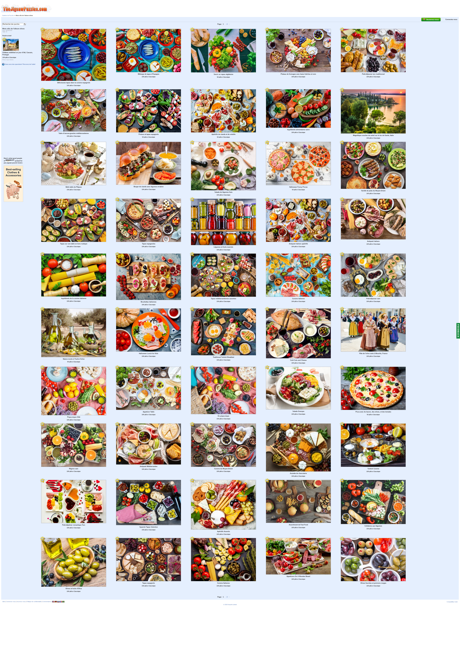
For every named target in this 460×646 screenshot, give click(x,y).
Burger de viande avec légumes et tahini (149, 187)
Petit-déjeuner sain (373, 299)
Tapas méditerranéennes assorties (223, 299)
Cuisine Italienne (223, 583)
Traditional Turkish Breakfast (223, 357)
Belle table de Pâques (74, 187)
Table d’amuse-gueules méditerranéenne (74, 133)
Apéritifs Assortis (223, 531)
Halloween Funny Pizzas (298, 187)
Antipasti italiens (373, 241)
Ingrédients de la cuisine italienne (73, 298)
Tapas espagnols (148, 583)
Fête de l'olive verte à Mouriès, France (373, 353)
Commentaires (46, 601)
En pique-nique (223, 416)
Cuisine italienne (298, 299)
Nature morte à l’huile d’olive (73, 359)
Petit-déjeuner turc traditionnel (373, 74)
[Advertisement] (255, 8)
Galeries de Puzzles (8, 15)
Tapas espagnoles (148, 244)
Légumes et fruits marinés (223, 247)
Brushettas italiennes (148, 302)
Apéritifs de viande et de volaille (223, 134)
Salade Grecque (298, 411)
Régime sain (73, 469)
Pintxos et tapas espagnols (149, 134)
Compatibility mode (452, 602)
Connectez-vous (451, 19)
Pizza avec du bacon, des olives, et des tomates (373, 412)
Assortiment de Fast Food (298, 525)
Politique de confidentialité (34, 601)
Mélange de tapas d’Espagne (148, 74)
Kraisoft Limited (232, 604)
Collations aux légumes (373, 526)
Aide (3, 601)
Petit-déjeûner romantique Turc (73, 525)
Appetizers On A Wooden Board (298, 576)
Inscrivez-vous (21, 601)
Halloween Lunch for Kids (148, 353)
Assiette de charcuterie (298, 473)
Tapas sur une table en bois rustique (73, 244)
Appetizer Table (148, 412)
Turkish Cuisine (373, 469)
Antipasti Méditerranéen (148, 466)
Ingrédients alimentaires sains (298, 130)
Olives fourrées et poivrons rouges (373, 583)
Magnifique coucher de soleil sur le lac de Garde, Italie (373, 135)
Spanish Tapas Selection (148, 527)
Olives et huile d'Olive (74, 588)
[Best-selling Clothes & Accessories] (13, 201)
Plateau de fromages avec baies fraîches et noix (298, 74)
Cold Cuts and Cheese (298, 360)
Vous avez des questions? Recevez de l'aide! (20, 64)
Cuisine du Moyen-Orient (223, 469)
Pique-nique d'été (73, 417)
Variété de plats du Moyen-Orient (373, 191)
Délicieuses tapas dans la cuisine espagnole (73, 83)
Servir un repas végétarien (223, 74)
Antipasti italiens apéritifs (298, 244)
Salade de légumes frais (223, 192)
